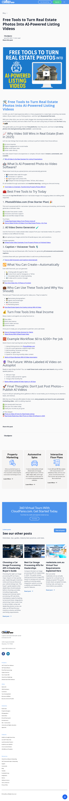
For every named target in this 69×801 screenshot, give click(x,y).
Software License (5, 780)
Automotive (4, 715)
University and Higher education (9, 725)
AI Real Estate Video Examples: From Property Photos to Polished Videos (28, 242)
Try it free (34, 518)
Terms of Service (5, 782)
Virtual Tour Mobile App (7, 677)
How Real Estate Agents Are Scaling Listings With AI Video (23, 307)
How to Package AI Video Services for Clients (19, 332)
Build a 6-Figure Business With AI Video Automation (21, 357)
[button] (64, 2)
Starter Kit (4, 687)
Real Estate (4, 708)
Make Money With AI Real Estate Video (17, 334)
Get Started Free (44, 2)
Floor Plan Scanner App (7, 670)
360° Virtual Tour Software (8, 665)
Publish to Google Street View (8, 737)
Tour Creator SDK (6, 674)
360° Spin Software (6, 667)
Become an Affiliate (6, 696)
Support (3, 763)
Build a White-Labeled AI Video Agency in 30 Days (20, 382)
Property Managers (6, 711)
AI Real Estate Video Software (8, 679)
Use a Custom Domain (7, 746)
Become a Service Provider (8, 698)
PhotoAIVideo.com (29, 346)
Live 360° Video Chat (6, 739)
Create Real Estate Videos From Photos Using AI (20, 221)
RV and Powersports (6, 718)
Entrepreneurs (5, 720)
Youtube (3, 770)
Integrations (4, 775)
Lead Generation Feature (7, 742)
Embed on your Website (7, 744)
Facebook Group (5, 773)
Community (4, 766)
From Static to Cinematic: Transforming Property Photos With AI (25, 187)
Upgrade (57, 2)
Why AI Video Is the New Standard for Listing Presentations (23, 159)
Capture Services (5, 672)
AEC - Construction (6, 722)
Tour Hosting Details (6, 694)
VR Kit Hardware (5, 689)
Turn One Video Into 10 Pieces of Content (18, 283)
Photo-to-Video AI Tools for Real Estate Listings (19, 414)
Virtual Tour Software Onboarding (9, 759)
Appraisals (4, 727)
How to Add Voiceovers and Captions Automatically (21, 260)
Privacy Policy (5, 785)
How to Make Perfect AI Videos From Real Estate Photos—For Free (26, 223)
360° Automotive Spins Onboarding (10, 761)
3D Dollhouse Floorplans (7, 749)
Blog (3, 768)
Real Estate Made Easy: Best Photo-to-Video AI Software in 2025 (25, 416)
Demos (3, 777)
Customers (4, 691)
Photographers (5, 713)
